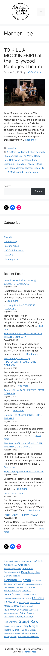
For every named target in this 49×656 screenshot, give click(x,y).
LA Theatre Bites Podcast (12, 598)
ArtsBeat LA (13, 152)
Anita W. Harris (36, 561)
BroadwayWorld (12, 572)
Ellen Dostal (8, 584)
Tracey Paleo (31, 172)
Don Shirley (37, 580)
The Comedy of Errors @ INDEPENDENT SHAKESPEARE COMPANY (20, 362)
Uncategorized (11, 259)
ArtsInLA (24, 564)
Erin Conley (19, 584)
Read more (31, 139)
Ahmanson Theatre (11, 561)
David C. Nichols (12, 575)
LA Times (38, 598)
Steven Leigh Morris (12, 626)
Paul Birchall (9, 617)
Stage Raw (28, 621)
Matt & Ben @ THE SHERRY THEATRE (24, 471)
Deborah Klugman (17, 580)
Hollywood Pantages (20, 160)
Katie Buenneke (30, 594)
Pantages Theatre (25, 164)
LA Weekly (11, 602)
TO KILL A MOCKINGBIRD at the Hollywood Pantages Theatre (23, 58)
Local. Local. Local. (14, 493)
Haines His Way (12, 590)
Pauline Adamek (24, 616)
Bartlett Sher (27, 152)
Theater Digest (33, 168)
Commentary (10, 241)
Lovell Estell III (35, 603)
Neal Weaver (11, 609)
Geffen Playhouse (11, 587)
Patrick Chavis (27, 613)
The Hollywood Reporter (12, 633)
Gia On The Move (23, 156)
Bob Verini (27, 568)
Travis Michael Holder (28, 636)
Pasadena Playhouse (11, 613)
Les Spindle (24, 603)
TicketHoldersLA (30, 633)
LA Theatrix (26, 598)
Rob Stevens (11, 621)
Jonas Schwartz (13, 594)
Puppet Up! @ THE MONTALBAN (21, 514)
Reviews (11, 148)
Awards (8, 237)
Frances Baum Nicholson (34, 584)
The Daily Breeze (28, 630)
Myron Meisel (26, 606)
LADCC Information (14, 250)
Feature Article (11, 246)
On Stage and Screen (29, 610)
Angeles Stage (24, 561)
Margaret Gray (11, 606)
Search (7, 186)
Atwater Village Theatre (12, 569)
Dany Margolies (30, 572)
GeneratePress (29, 652)
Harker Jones (26, 591)
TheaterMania (11, 629)
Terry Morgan (17, 168)
